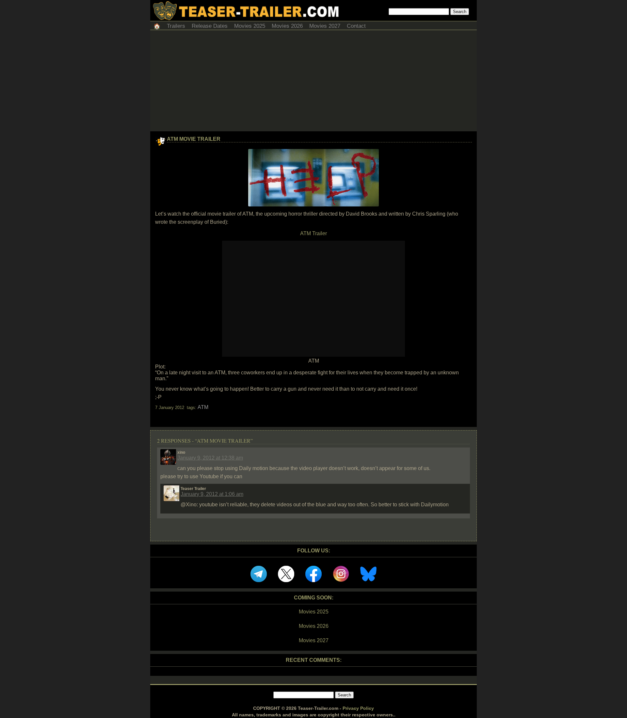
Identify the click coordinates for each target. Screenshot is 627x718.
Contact (356, 26)
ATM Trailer (313, 233)
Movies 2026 (287, 26)
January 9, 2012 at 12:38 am (210, 458)
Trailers (176, 26)
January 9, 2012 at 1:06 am (212, 494)
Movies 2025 (249, 26)
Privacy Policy (358, 708)
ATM (203, 407)
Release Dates (210, 26)
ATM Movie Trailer (193, 139)
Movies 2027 (324, 26)
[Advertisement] (313, 82)
